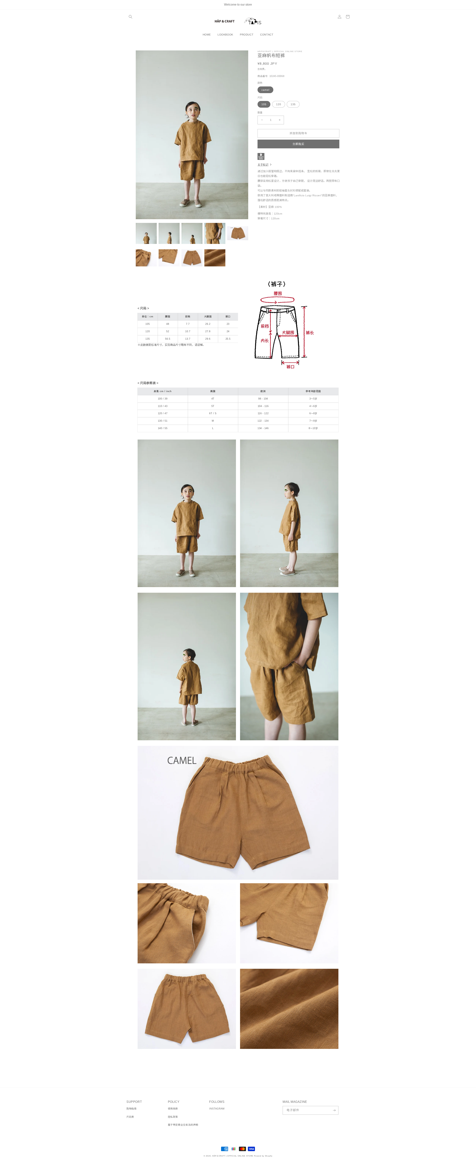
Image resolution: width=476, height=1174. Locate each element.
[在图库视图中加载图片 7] (169, 258)
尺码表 (130, 1116)
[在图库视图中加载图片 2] (169, 233)
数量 (260, 112)
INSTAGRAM (216, 1108)
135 (293, 104)
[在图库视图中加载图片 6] (146, 258)
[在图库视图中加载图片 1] (146, 233)
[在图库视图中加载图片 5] (237, 233)
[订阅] (334, 1110)
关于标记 (263, 164)
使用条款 (173, 1108)
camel (265, 89)
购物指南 (131, 1108)
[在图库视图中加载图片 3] (191, 233)
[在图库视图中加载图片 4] (214, 233)
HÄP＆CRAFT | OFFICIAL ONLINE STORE (232, 1156)
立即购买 (298, 144)
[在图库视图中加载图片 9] (214, 258)
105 (263, 104)
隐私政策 (173, 1116)
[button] (130, 17)
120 (278, 104)
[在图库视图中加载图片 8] (191, 258)
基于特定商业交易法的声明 (183, 1124)
